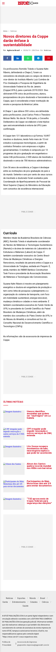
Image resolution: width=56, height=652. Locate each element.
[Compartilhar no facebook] (7, 58)
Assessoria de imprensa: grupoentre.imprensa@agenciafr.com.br (33, 643)
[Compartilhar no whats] (28, 58)
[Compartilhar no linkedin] (18, 58)
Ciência (45, 602)
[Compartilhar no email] (49, 58)
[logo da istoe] (28, 3)
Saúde (25, 606)
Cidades (34, 602)
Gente (5, 602)
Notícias (13, 31)
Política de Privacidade (6, 643)
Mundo (33, 598)
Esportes (21, 598)
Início (5, 31)
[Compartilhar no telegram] (38, 58)
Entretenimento (19, 602)
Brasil (42, 598)
